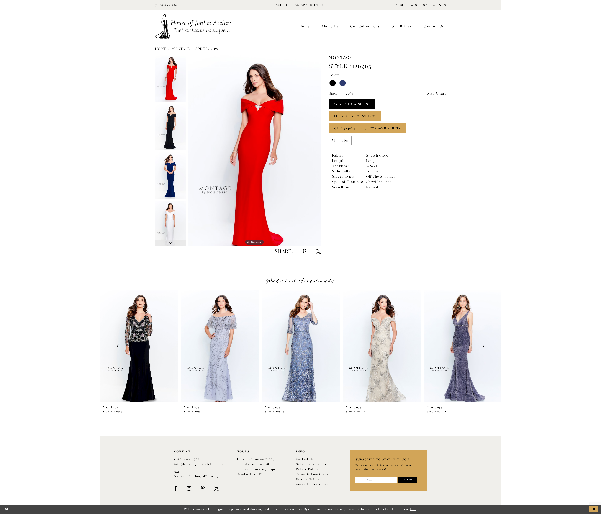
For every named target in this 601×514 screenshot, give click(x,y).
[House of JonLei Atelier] (193, 26)
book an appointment (355, 116)
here (413, 509)
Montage (181, 49)
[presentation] (139, 346)
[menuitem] (398, 5)
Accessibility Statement (315, 484)
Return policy (307, 469)
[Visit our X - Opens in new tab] (216, 488)
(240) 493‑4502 (187, 459)
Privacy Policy (307, 479)
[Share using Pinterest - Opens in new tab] (304, 251)
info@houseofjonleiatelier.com (199, 464)
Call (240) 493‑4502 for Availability (367, 128)
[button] (398, 5)
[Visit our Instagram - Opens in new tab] (189, 488)
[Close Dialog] (6, 509)
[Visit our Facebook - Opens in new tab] (175, 488)
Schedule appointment (314, 464)
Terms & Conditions (312, 474)
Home (160, 49)
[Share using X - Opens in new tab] (318, 251)
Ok (593, 509)
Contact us (305, 459)
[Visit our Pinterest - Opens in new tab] (203, 488)
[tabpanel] (170, 79)
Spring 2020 (207, 49)
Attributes (340, 140)
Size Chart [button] (436, 93)
